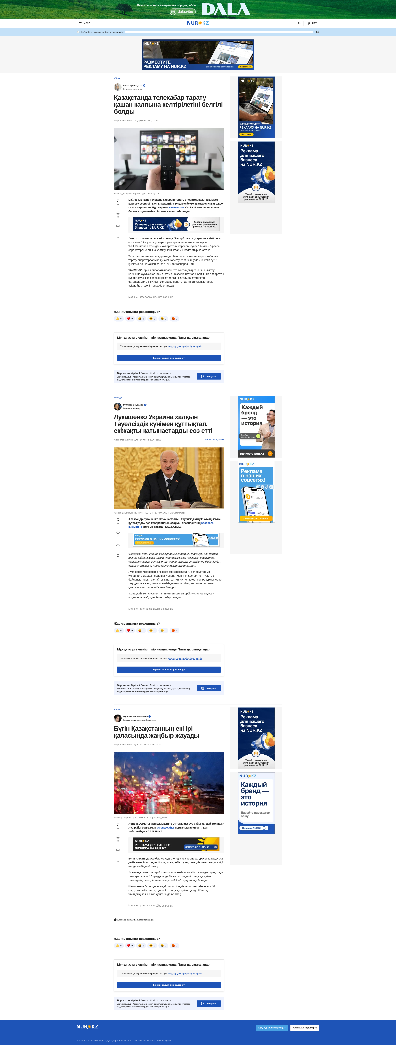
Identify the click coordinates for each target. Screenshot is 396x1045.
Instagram (211, 376)
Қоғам (117, 78)
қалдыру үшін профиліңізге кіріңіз (185, 346)
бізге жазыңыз (165, 297)
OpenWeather (165, 827)
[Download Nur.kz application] (198, 9)
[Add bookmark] (118, 236)
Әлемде (118, 398)
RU (299, 23)
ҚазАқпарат (176, 207)
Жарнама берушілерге (305, 1027)
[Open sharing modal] (118, 225)
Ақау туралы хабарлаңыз (272, 1027)
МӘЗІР (87, 23)
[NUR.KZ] (198, 23)
